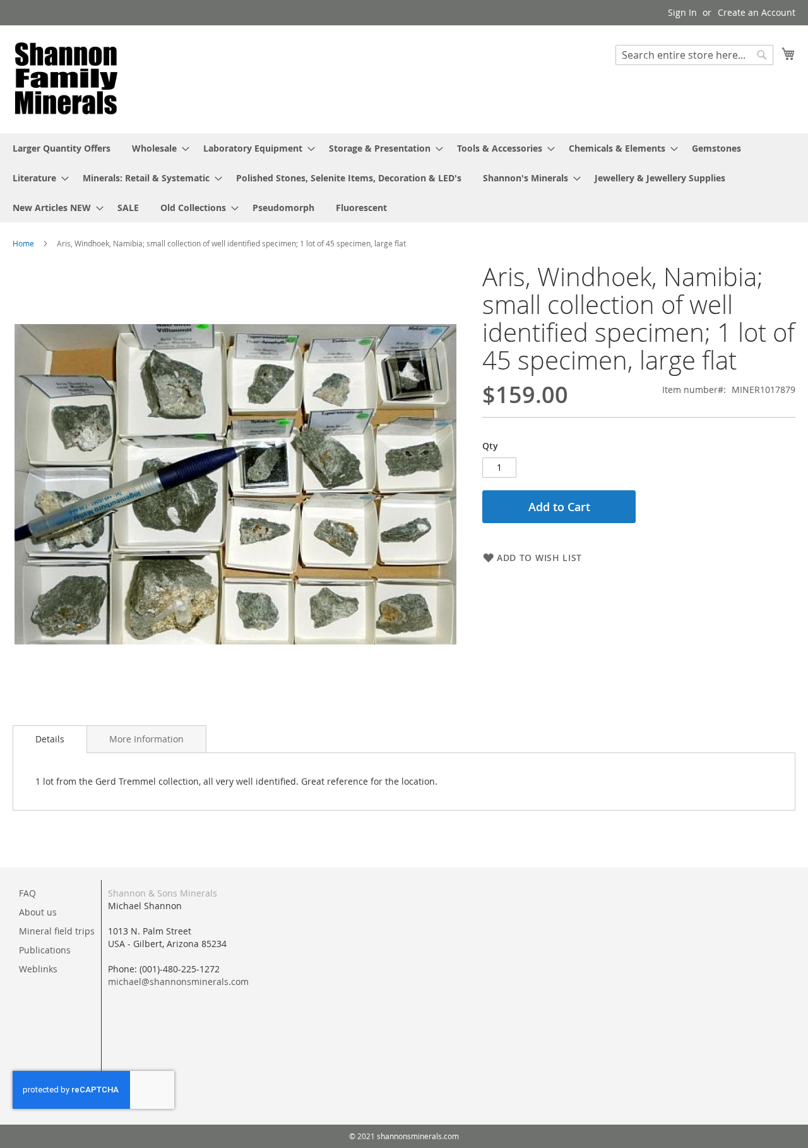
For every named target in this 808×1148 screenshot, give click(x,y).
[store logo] (66, 79)
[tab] (50, 739)
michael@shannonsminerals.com (178, 982)
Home (23, 243)
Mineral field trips (57, 931)
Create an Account (756, 12)
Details (49, 739)
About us (38, 912)
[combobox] (694, 55)
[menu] (404, 177)
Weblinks (38, 969)
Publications (45, 950)
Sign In (682, 12)
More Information (146, 739)
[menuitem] (61, 148)
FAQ (27, 893)
